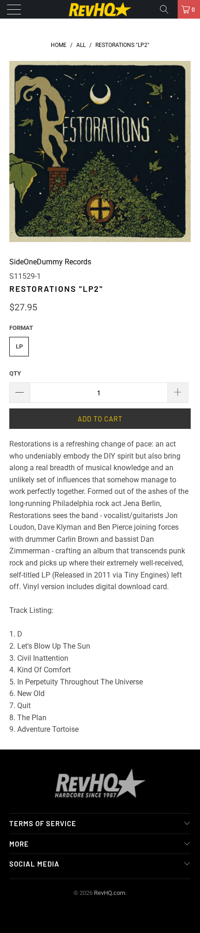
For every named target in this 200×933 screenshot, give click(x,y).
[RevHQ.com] (100, 9)
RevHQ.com (109, 892)
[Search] (167, 9)
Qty (15, 373)
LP (19, 346)
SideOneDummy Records (50, 261)
